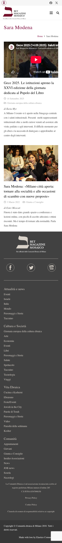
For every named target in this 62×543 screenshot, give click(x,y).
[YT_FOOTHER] (51, 268)
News (7, 463)
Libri (6, 350)
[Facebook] (51, 3)
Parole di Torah (11, 411)
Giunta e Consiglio (34, 202)
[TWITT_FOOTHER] (31, 268)
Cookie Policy (31, 504)
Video (7, 421)
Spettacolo (9, 365)
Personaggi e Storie (13, 313)
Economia (9, 340)
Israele (7, 299)
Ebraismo (8, 397)
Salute (7, 360)
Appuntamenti (11, 444)
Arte (6, 336)
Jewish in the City (13, 406)
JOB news (9, 468)
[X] (56, 3)
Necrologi (9, 477)
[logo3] (15, 12)
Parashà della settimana (15, 426)
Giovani (8, 448)
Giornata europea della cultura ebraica (24, 102)
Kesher (7, 430)
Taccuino (8, 318)
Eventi (7, 294)
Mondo (7, 308)
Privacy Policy (31, 497)
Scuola (7, 472)
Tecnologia (9, 374)
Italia (6, 303)
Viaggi (7, 379)
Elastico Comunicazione (47, 537)
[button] (4, 2)
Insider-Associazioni (14, 458)
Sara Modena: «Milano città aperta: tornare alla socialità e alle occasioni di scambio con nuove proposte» (29, 191)
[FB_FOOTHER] (10, 268)
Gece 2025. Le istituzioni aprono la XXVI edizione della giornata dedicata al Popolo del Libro (29, 87)
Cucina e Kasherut (13, 392)
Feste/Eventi (10, 402)
